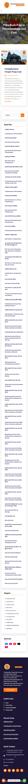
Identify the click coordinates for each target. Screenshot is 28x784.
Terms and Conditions (11, 707)
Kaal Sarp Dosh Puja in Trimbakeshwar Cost (11, 541)
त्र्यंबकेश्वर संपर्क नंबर (9, 129)
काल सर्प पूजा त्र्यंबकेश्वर (10, 226)
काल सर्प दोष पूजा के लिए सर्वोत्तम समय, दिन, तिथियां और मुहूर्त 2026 (13, 244)
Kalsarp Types (10, 604)
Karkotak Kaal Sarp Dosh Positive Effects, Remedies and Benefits (14, 411)
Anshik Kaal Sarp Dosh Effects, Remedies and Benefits (13, 351)
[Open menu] (1, 10)
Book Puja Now (10, 689)
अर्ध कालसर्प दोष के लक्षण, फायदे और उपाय (14, 332)
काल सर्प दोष (9, 619)
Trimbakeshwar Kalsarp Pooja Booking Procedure (13, 304)
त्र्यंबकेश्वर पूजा (9, 622)
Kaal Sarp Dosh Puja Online (12, 142)
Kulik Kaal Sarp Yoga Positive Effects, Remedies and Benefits (13, 487)
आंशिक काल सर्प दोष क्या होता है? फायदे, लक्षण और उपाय (13, 345)
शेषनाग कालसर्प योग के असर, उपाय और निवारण (13, 357)
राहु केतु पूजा (9, 628)
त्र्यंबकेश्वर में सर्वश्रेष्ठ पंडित (11, 234)
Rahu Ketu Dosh (9, 520)
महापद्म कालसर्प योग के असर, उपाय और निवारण (13, 429)
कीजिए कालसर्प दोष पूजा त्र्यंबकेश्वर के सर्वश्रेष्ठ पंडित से (13, 568)
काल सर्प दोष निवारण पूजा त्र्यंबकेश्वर (13, 216)
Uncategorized (10, 616)
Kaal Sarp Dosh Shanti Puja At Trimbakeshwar (13, 151)
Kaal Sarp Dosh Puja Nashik (12, 283)
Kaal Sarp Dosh (10, 598)
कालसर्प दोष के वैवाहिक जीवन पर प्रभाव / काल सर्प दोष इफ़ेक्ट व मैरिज (14, 505)
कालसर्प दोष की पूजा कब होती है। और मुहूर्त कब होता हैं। (13, 547)
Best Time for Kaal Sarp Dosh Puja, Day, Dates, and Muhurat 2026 (13, 250)
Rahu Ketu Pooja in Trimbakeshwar (10, 161)
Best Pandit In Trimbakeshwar (13, 239)
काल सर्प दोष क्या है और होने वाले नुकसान (14, 579)
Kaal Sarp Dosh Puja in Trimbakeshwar (11, 211)
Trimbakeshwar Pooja (12, 613)
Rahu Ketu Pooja (11, 610)
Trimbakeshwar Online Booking (13, 191)
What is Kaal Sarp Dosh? (11, 583)
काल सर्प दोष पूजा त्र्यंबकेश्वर (11, 206)
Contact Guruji (9, 710)
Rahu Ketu (9, 607)
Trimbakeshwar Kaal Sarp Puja (13, 230)
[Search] (22, 115)
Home (7, 702)
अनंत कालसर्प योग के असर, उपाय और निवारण (13, 493)
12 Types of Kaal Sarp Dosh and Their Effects (13, 294)
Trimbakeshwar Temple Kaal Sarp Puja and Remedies (14, 315)
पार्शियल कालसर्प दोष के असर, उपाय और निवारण (13, 321)
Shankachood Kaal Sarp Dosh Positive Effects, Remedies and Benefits (13, 398)
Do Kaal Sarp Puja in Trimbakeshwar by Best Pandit (13, 574)
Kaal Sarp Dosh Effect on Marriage (11, 511)
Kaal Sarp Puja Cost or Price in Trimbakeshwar (13, 200)
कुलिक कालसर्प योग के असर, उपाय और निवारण (13, 481)
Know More (7, 101)
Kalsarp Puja (10, 601)
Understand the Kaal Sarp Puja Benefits (13, 562)
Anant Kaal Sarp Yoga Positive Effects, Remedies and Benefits (13, 499)
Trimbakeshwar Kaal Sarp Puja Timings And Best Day (13, 182)
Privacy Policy (9, 705)
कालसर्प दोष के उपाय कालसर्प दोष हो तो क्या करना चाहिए (13, 525)
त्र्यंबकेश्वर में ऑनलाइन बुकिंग (11, 187)
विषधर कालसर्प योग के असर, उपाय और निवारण (13, 369)
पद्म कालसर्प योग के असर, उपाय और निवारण (13, 443)
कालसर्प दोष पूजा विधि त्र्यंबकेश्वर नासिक (13, 167)
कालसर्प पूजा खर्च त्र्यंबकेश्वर (11, 195)
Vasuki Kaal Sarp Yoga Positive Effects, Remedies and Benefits (13, 475)
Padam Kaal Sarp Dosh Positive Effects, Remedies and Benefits (13, 449)
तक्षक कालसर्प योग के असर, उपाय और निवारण (13, 417)
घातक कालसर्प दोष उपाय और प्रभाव (12, 380)
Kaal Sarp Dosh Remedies (12, 530)
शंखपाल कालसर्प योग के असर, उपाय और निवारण (13, 455)
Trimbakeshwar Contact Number (13, 133)
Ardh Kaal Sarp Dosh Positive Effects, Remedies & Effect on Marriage (13, 338)
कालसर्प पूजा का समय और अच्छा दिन (13, 177)
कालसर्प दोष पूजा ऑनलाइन (10, 138)
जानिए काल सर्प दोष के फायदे (11, 557)
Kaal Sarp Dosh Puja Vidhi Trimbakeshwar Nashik (12, 172)
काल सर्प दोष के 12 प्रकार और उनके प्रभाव (13, 288)
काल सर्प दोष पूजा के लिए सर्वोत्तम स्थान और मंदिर (13, 258)
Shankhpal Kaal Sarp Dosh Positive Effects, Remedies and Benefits (13, 462)
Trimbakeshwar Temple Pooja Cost (13, 70)
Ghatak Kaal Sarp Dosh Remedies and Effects (14, 385)
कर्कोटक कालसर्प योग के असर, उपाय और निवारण (13, 405)
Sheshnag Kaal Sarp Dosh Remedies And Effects (12, 363)
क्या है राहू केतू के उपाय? (10, 516)
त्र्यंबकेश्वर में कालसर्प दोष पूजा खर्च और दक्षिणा (13, 535)
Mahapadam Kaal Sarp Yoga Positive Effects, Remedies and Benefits (13, 436)
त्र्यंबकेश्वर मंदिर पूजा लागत (10, 269)
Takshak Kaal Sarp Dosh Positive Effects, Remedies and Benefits (14, 423)
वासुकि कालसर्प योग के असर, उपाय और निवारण (13, 469)
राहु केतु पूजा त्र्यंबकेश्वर (10, 156)
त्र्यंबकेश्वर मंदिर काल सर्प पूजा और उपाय (13, 310)
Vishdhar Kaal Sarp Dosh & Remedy (12, 375)
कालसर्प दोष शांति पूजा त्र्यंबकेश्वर (12, 146)
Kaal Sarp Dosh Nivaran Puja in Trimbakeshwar (13, 221)
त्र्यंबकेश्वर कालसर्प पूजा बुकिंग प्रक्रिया (13, 299)
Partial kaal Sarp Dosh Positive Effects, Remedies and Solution (13, 327)
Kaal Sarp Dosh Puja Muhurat (13, 553)
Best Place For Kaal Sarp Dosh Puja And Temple (13, 264)
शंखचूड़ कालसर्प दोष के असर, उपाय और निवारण (13, 391)
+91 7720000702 (10, 759)
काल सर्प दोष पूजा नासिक (10, 279)
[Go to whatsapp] (24, 780)
